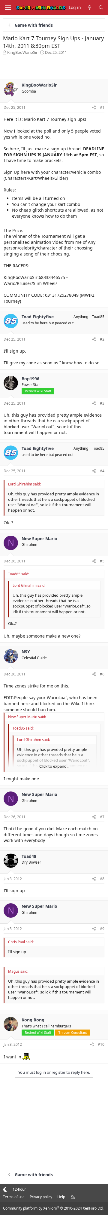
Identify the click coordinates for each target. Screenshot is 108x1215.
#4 (102, 470)
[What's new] (89, 7)
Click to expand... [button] (54, 766)
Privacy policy (41, 1196)
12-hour (19, 1189)
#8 (102, 878)
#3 (102, 403)
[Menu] (7, 7)
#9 (102, 928)
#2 (102, 339)
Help (61, 1196)
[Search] (101, 7)
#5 (102, 561)
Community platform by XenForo (53, 1208)
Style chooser (5, 1189)
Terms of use (14, 1196)
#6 (102, 674)
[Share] (94, 107)
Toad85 (98, 316)
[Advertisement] (54, 67)
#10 (101, 1044)
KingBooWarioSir (22, 52)
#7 (102, 816)
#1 (102, 107)
